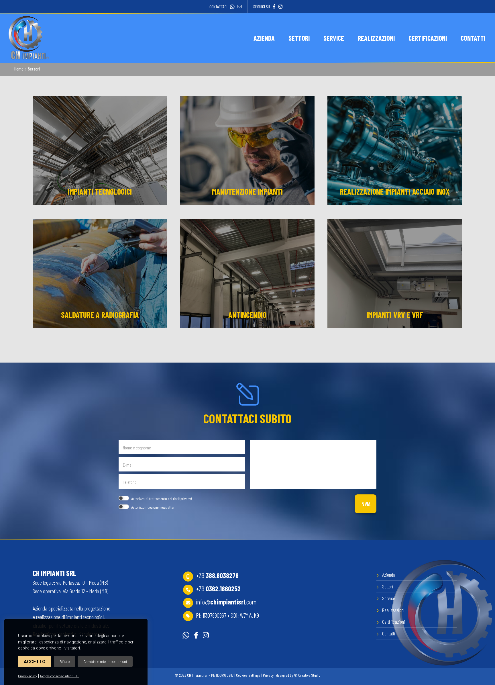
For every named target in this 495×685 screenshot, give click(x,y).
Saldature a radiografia (100, 315)
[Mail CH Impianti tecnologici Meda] (238, 6)
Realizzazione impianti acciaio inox (394, 191)
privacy (185, 498)
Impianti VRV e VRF (394, 315)
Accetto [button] (35, 661)
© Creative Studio (307, 675)
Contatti (388, 633)
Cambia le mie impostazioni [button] (105, 661)
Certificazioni (393, 622)
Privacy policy (27, 676)
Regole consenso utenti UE (59, 676)
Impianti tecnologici (100, 191)
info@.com (226, 602)
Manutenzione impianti (247, 191)
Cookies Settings (248, 675)
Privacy (268, 675)
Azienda (388, 575)
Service (388, 598)
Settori (387, 586)
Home (18, 68)
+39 (217, 575)
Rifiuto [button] (65, 661)
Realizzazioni (393, 610)
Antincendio (247, 315)
